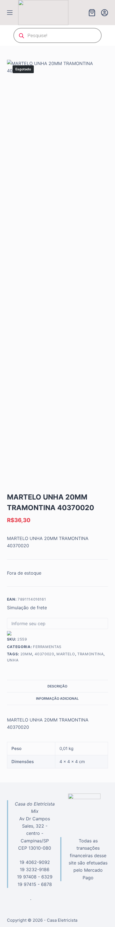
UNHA (13, 660)
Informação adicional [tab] (57, 698)
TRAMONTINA (90, 654)
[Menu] (10, 12)
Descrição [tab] (57, 686)
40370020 (44, 654)
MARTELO (65, 654)
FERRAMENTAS (47, 646)
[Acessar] (104, 12)
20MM (26, 654)
